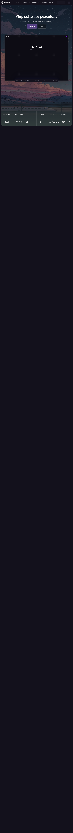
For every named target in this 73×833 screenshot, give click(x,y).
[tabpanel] (36, 57)
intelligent (37, 21)
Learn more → (38, 151)
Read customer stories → (36, 594)
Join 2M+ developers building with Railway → (36, 653)
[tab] (19, 80)
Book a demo (67, 2)
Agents (41, 26)
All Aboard (36, 773)
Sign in (59, 2)
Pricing (50, 2)
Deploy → (31, 26)
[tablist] (36, 79)
